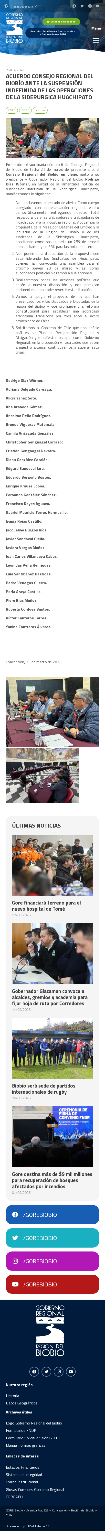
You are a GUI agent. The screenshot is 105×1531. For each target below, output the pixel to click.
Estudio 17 (42, 1526)
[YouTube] (97, 6)
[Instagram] (89, 6)
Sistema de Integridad (24, 1474)
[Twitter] (82, 6)
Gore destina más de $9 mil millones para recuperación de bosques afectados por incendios (52, 1180)
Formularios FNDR (21, 1430)
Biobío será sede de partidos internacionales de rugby (43, 1089)
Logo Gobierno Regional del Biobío (34, 1423)
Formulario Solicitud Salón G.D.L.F (33, 1438)
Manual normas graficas (25, 1445)
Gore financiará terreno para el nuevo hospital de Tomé (46, 906)
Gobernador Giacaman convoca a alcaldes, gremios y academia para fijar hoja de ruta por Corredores (50, 997)
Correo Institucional (22, 1482)
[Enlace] (14, 28)
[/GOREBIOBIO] (17, 1215)
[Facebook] (74, 6)
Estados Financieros (22, 1467)
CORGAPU (14, 1497)
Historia (12, 1396)
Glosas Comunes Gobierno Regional (35, 1489)
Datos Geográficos (22, 1403)
